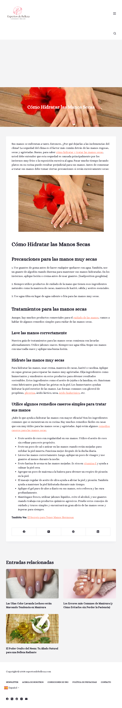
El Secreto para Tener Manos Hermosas (50, 517)
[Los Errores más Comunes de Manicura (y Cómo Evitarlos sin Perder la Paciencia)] (89, 583)
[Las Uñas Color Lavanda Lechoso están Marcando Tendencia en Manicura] (32, 583)
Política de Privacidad (84, 682)
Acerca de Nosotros (33, 682)
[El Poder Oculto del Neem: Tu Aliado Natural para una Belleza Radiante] (32, 628)
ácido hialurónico (69, 392)
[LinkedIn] (98, 532)
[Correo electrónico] (26, 699)
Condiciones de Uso (57, 682)
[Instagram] (21, 699)
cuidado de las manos (86, 317)
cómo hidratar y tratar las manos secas (79, 152)
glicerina (30, 392)
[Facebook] (24, 532)
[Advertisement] (61, 63)
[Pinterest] (73, 532)
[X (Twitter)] (48, 532)
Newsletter (12, 682)
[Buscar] (115, 33)
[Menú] (114, 13)
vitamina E (90, 463)
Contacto (106, 682)
